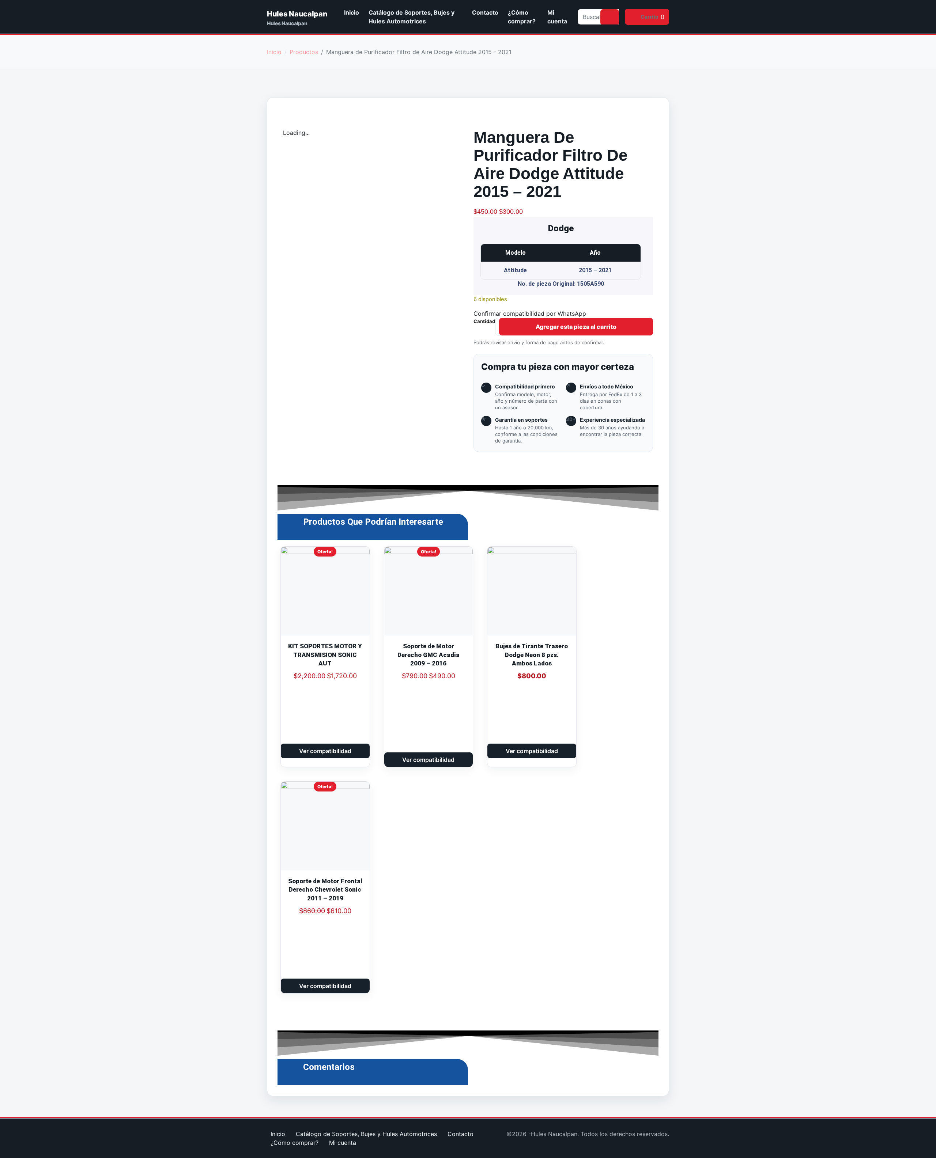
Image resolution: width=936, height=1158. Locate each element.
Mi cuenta (557, 17)
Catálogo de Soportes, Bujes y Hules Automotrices (411, 17)
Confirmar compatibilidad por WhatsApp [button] (529, 313)
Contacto (485, 12)
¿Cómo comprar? (522, 17)
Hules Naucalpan (297, 14)
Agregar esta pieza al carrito (576, 326)
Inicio (351, 12)
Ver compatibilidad (325, 751)
